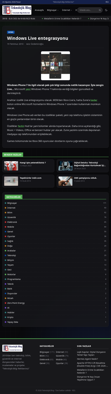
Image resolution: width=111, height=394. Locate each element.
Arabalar (11, 250)
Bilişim (10, 260)
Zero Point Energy (16, 303)
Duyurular (12, 293)
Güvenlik (11, 217)
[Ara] (100, 10)
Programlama (14, 279)
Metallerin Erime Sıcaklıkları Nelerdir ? (58, 18)
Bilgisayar (52, 10)
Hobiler (10, 312)
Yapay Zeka (12, 322)
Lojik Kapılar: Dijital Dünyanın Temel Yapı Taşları (91, 353)
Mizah (10, 298)
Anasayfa (39, 10)
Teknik (10, 284)
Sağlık (10, 241)
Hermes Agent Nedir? (87, 359)
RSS (107, 2)
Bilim (9, 212)
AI (8, 307)
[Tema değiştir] (106, 10)
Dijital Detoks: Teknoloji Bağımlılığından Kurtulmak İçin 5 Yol (89, 165)
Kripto (10, 317)
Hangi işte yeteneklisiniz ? (33, 162)
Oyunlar (11, 236)
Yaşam (10, 264)
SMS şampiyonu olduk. (85, 178)
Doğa (9, 245)
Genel (10, 32)
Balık (9, 288)
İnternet (66, 10)
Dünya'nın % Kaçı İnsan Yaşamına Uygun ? (88, 378)
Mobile (10, 226)
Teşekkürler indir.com (30, 178)
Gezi (9, 269)
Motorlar (11, 274)
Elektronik (12, 222)
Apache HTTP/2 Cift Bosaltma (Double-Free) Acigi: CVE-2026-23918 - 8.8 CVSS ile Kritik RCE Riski (91, 364)
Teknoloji (11, 255)
